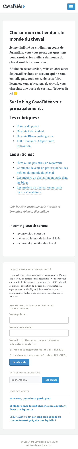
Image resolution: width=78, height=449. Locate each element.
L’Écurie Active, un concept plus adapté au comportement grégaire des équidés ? (35, 418)
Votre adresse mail (20, 326)
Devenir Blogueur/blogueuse (35, 136)
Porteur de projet (28, 126)
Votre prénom (17, 314)
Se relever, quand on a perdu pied (29, 398)
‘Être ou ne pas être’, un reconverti (39, 162)
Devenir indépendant (30, 131)
